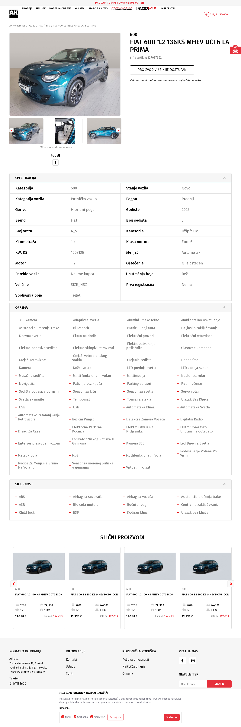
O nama (127, 673)
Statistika (82, 717)
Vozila (31, 25)
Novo (186, 188)
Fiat (40, 25)
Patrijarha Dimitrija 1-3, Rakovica (28, 667)
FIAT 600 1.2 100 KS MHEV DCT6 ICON (39, 594)
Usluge (70, 666)
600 (48, 25)
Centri (70, 673)
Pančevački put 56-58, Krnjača (27, 672)
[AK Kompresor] (13, 14)
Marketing (99, 717)
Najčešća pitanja (133, 666)
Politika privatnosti (135, 659)
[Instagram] (192, 660)
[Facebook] (55, 162)
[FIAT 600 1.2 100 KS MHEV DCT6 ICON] (39, 566)
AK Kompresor (17, 25)
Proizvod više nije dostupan (162, 70)
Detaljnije (64, 708)
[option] (65, 74)
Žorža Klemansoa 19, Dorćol (26, 663)
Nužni (68, 717)
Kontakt (71, 659)
